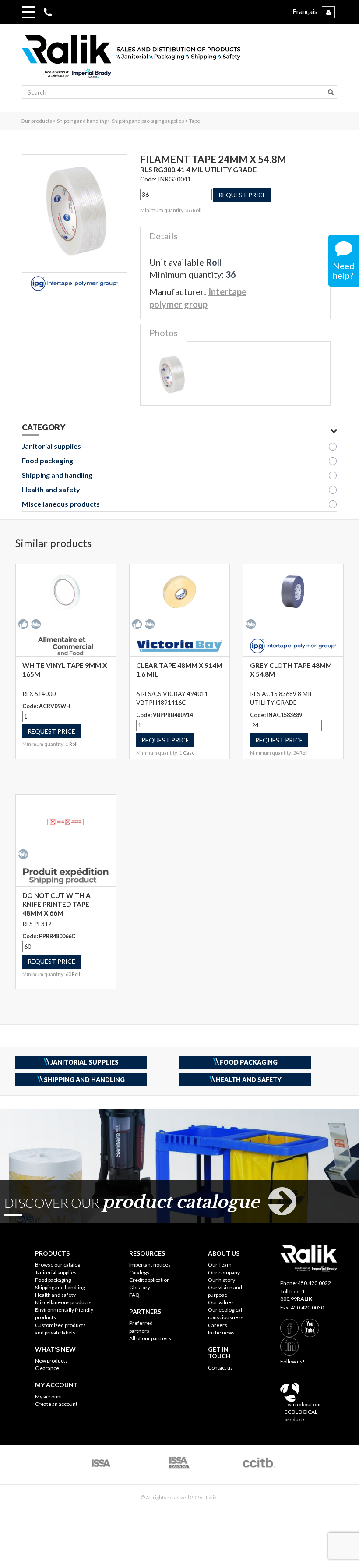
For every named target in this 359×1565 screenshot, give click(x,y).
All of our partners (150, 1338)
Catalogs (139, 1272)
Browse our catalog (57, 1264)
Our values (221, 1302)
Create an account (56, 1404)
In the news (221, 1332)
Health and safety (51, 489)
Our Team (220, 1264)
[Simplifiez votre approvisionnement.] (179, 60)
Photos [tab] (163, 332)
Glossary (139, 1287)
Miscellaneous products (61, 504)
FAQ (134, 1295)
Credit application (149, 1280)
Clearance (47, 1368)
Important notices (150, 1264)
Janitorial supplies (51, 446)
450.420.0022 (314, 1283)
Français (304, 11)
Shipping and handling (57, 475)
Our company (224, 1272)
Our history (221, 1280)
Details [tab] (163, 236)
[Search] (330, 92)
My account (48, 1396)
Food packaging (47, 460)
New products (51, 1360)
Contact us (220, 1367)
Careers (217, 1325)
